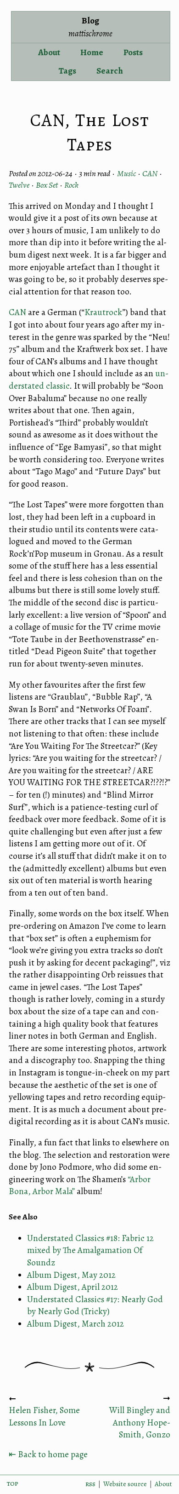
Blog (90, 27)
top (12, 1483)
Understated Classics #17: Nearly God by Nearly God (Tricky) (95, 1305)
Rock (71, 184)
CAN (149, 173)
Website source (125, 1483)
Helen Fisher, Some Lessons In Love (44, 1416)
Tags (67, 71)
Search (109, 71)
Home (91, 52)
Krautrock (103, 312)
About (49, 52)
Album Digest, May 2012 (71, 1275)
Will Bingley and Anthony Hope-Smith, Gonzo (139, 1422)
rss (90, 1483)
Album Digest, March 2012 (75, 1324)
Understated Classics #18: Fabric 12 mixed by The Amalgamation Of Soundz (90, 1250)
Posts (133, 52)
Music (126, 173)
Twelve (19, 184)
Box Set (47, 184)
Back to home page (48, 1454)
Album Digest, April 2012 (72, 1287)
